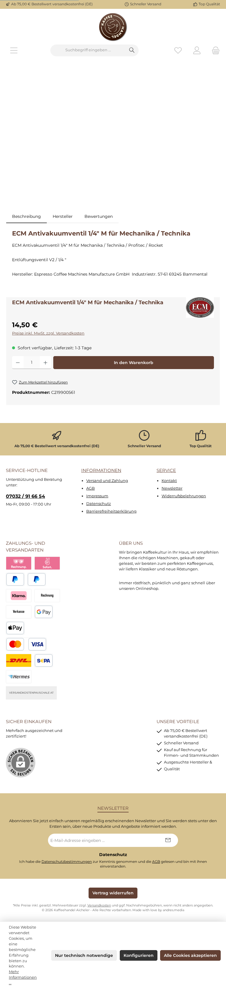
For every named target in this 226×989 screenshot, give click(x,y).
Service (166, 470)
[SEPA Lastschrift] (43, 660)
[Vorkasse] (18, 611)
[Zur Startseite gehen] (113, 26)
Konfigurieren (139, 955)
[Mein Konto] (197, 50)
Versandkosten (99, 905)
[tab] (26, 216)
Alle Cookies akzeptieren (190, 955)
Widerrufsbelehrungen (184, 496)
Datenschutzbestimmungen (66, 862)
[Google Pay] (43, 611)
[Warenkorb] (214, 50)
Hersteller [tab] (63, 216)
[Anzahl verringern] (18, 362)
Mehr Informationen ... (23, 977)
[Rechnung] (47, 595)
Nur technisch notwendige (84, 955)
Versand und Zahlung (107, 480)
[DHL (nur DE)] (18, 660)
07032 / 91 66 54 (25, 496)
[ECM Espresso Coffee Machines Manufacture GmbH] (200, 307)
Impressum (97, 496)
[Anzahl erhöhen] (45, 362)
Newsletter (172, 488)
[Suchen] (132, 50)
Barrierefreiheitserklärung (111, 511)
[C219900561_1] (113, 137)
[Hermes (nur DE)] (18, 676)
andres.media (173, 910)
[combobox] (88, 50)
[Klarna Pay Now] (47, 563)
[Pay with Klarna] (18, 595)
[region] (113, 137)
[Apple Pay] (15, 628)
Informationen (101, 470)
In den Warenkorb (133, 362)
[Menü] (14, 50)
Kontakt (169, 480)
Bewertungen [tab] (98, 216)
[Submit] (167, 840)
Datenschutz (98, 503)
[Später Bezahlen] (36, 579)
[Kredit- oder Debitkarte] (26, 644)
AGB (90, 488)
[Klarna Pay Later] (18, 563)
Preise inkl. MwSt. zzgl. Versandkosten (48, 333)
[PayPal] (15, 579)
